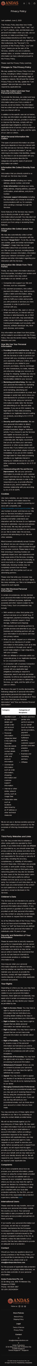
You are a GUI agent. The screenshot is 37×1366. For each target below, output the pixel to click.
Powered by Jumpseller (24, 1362)
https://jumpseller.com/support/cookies (16, 508)
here (20, 1197)
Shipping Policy (19, 1319)
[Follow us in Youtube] (22, 1306)
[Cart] (34, 3)
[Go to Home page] (9, 3)
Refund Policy (18, 1316)
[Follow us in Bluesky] (25, 1306)
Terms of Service (18, 1327)
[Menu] (24, 3)
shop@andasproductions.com (18, 1340)
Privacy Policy (18, 1330)
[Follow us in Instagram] (19, 1306)
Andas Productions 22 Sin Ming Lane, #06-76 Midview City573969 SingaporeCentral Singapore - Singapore (18, 1347)
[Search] (29, 3)
